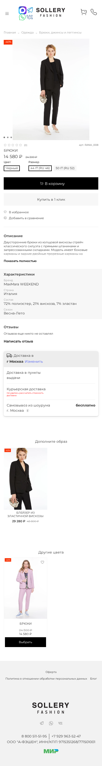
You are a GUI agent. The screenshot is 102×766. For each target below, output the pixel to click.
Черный (12, 168)
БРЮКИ (26, 623)
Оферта (51, 672)
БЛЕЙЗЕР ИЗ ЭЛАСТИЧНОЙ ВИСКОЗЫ (25, 514)
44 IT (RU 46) (40, 168)
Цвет (7, 162)
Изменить (34, 361)
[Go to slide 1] (4, 137)
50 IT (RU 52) (65, 168)
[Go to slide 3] (11, 137)
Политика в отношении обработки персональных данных (46, 678)
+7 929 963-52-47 (66, 736)
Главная (10, 32)
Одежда (27, 32)
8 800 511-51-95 (34, 736)
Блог (93, 678)
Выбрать (25, 642)
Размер (33, 162)
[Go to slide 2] (7, 137)
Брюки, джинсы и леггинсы (60, 32)
